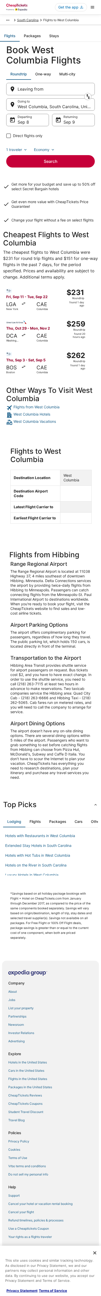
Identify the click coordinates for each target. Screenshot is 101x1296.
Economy (41, 149)
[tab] (10, 36)
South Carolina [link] (28, 20)
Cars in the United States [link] (26, 1070)
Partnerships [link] (17, 1016)
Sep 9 (69, 122)
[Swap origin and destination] (87, 96)
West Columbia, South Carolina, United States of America (56, 106)
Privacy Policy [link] (18, 1141)
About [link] (12, 991)
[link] (50, 408)
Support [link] (14, 1195)
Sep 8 (23, 122)
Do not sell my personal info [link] (28, 1174)
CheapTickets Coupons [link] (25, 1104)
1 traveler (14, 149)
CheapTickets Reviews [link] (25, 1095)
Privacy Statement (22, 1291)
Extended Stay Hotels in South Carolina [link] (38, 845)
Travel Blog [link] (16, 1120)
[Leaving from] (50, 89)
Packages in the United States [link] (30, 1087)
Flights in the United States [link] (27, 1079)
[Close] (94, 1253)
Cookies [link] (14, 1149)
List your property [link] (21, 1008)
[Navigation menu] (92, 7)
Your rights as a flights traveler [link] (30, 1237)
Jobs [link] (11, 1000)
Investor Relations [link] (21, 1033)
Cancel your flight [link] (21, 1212)
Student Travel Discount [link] (25, 1112)
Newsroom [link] (16, 1025)
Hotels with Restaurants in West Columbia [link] (40, 835)
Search (50, 161)
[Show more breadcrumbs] (7, 20)
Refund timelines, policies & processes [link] (35, 1220)
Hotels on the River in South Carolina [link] (36, 865)
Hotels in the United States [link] (27, 1062)
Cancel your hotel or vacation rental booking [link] (40, 1204)
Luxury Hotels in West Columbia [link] (32, 875)
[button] (50, 804)
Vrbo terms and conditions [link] (27, 1166)
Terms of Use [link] (17, 1158)
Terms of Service (53, 1291)
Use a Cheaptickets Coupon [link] (28, 1228)
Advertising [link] (16, 1041)
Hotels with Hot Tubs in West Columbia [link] (37, 855)
